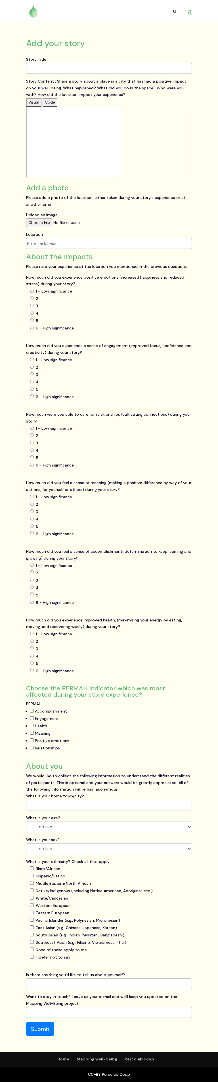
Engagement (46, 718)
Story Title (36, 59)
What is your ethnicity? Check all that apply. (68, 861)
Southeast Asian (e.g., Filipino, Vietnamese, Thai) (81, 942)
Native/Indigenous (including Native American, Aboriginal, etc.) (94, 890)
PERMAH (33, 703)
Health (40, 725)
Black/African (48, 868)
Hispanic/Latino (50, 876)
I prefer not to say (53, 957)
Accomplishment (50, 711)
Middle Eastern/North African (63, 883)
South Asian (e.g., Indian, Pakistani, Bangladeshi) (80, 935)
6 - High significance (55, 328)
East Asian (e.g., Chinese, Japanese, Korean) (76, 927)
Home (63, 1059)
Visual (33, 102)
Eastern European (52, 912)
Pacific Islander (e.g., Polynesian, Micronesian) (78, 920)
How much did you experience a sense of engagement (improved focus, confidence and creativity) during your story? (109, 349)
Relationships (47, 748)
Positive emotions (51, 740)
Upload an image (42, 214)
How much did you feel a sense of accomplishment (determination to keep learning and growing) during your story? (108, 555)
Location (34, 234)
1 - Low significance (54, 291)
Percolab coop (139, 1059)
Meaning (42, 733)
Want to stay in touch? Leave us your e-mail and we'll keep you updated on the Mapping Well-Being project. (101, 1000)
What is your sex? (43, 839)
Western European (53, 905)
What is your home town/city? (55, 796)
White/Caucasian (52, 898)
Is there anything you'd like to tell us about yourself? (75, 974)
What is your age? (43, 817)
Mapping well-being (97, 1059)
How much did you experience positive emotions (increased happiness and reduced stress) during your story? (105, 281)
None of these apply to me (61, 949)
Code (50, 102)
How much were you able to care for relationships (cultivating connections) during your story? (108, 418)
